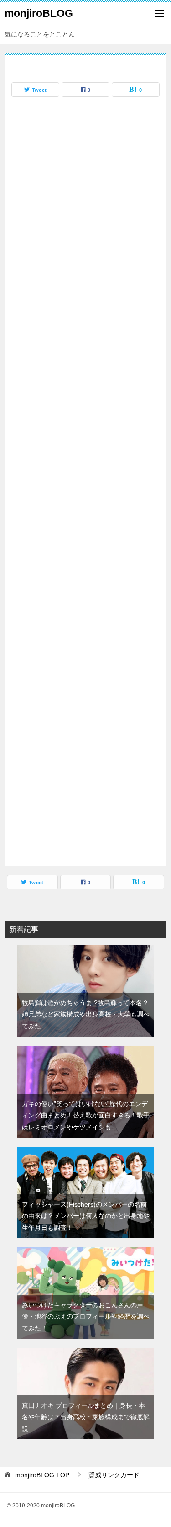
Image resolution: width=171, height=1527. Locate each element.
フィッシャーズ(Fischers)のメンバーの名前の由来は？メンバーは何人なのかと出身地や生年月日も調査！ (86, 1216)
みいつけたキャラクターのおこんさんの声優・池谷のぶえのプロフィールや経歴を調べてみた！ (86, 1316)
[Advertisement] (85, 483)
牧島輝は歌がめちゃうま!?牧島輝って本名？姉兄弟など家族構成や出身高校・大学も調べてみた (86, 1014)
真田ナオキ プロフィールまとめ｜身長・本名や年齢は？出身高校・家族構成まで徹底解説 (86, 1417)
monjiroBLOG (39, 13)
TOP (42, 1475)
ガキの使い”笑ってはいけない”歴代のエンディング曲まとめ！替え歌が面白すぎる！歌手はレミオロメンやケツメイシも (86, 1115)
